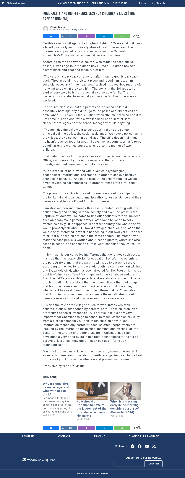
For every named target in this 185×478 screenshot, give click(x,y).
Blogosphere (79, 29)
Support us (120, 3)
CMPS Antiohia (101, 3)
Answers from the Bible (73, 3)
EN (140, 3)
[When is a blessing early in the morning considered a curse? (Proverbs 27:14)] (125, 391)
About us (28, 436)
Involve (99, 436)
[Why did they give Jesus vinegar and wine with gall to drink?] (60, 400)
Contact (64, 436)
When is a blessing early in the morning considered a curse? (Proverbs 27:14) (125, 407)
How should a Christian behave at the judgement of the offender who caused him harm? (92, 408)
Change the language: (144, 436)
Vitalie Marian (58, 27)
